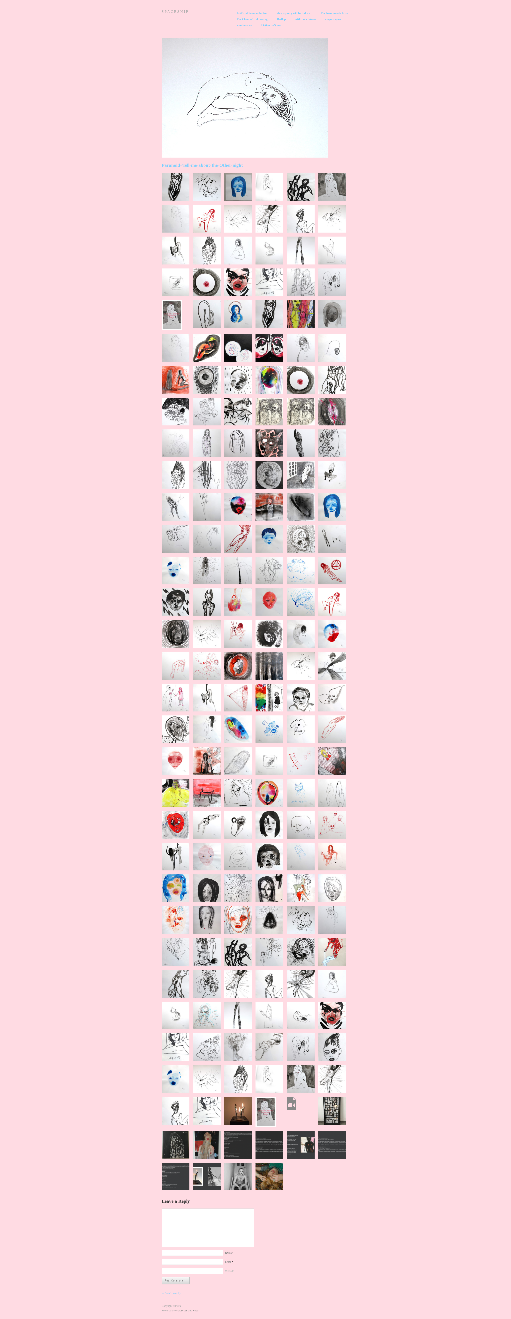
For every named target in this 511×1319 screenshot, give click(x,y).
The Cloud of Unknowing (252, 19)
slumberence (244, 25)
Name (229, 1253)
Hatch (196, 1310)
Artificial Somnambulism (252, 13)
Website (229, 1271)
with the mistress (305, 19)
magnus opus (333, 19)
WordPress (181, 1310)
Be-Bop (281, 19)
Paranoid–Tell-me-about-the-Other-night (202, 165)
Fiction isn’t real (271, 25)
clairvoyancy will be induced (294, 13)
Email (229, 1262)
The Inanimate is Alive (334, 13)
